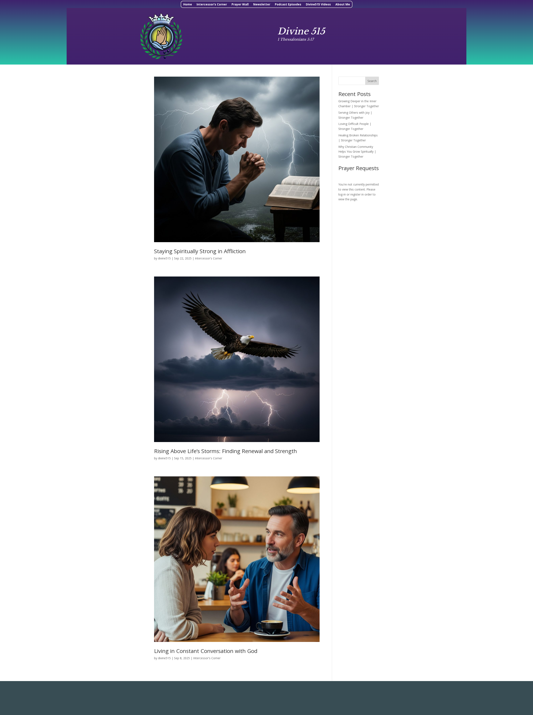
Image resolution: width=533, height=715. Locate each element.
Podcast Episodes (288, 4)
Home (187, 4)
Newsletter (261, 4)
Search (372, 81)
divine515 (164, 258)
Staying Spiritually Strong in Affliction (200, 251)
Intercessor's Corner (208, 258)
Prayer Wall (240, 4)
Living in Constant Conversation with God (205, 651)
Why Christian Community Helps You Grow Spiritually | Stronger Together (357, 152)
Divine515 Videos (318, 4)
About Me (342, 4)
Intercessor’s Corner (212, 4)
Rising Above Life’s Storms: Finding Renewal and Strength (225, 451)
